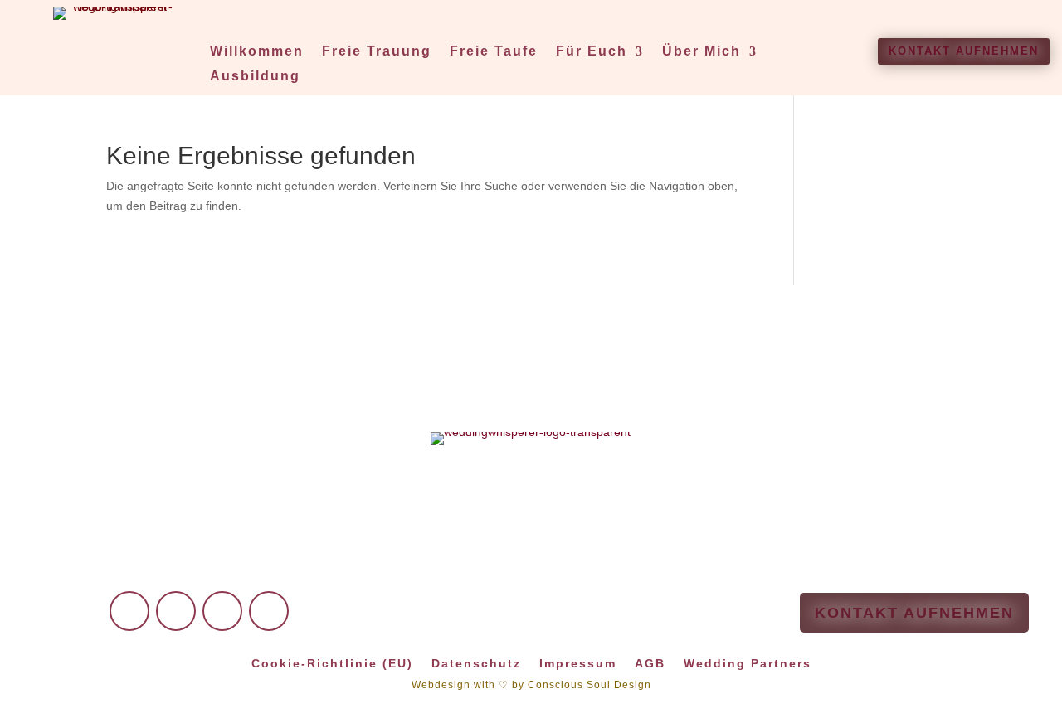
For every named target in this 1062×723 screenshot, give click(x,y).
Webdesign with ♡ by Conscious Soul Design (531, 685)
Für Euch (591, 52)
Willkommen (257, 52)
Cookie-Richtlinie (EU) (332, 663)
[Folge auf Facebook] (129, 611)
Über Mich (701, 52)
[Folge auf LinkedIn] (222, 611)
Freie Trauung (376, 52)
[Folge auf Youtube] (269, 611)
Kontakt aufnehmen (964, 51)
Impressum (577, 663)
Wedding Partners (747, 663)
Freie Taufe (494, 52)
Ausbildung (255, 76)
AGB (650, 663)
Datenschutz (476, 663)
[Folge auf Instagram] (176, 611)
